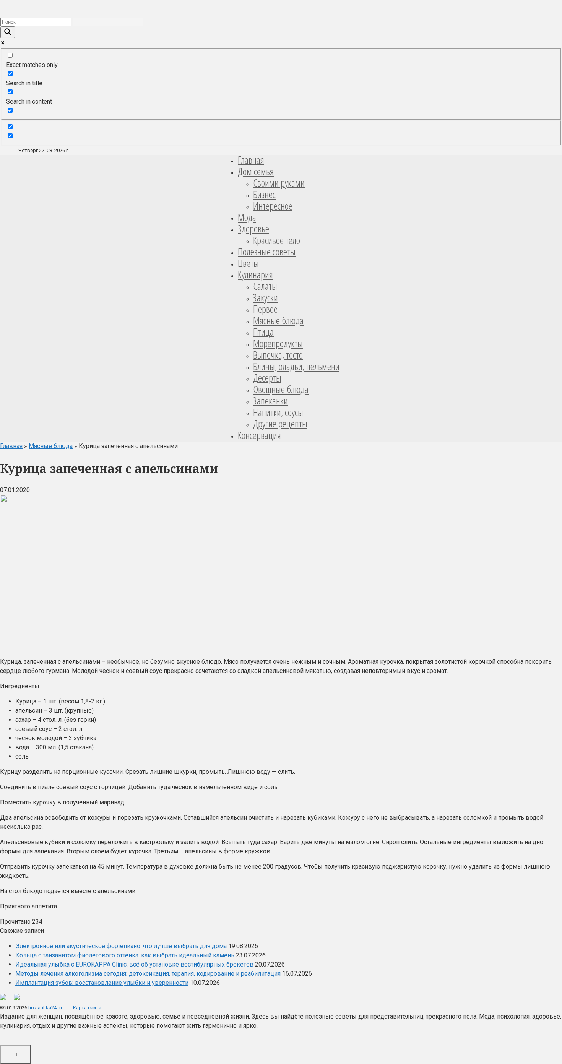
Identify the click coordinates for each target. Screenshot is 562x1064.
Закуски (265, 297)
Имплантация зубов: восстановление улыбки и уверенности (101, 982)
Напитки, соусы (278, 412)
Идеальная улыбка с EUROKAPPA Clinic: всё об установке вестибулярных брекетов (134, 964)
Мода (247, 217)
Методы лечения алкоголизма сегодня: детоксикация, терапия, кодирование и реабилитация (148, 973)
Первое (265, 309)
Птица (263, 332)
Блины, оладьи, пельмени (296, 366)
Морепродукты (278, 343)
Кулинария (255, 274)
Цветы (248, 263)
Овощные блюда (281, 389)
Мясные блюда (278, 320)
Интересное (272, 206)
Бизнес (264, 194)
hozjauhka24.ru (45, 1007)
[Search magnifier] (7, 32)
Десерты (267, 378)
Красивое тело (276, 240)
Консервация (259, 435)
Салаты (265, 286)
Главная (251, 160)
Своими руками (279, 183)
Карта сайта (87, 1007)
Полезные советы (267, 251)
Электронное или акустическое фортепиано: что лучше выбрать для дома (121, 946)
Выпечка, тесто (278, 355)
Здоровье (253, 229)
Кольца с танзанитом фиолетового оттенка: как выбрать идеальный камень (124, 955)
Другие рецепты (280, 423)
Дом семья (256, 171)
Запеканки (270, 401)
